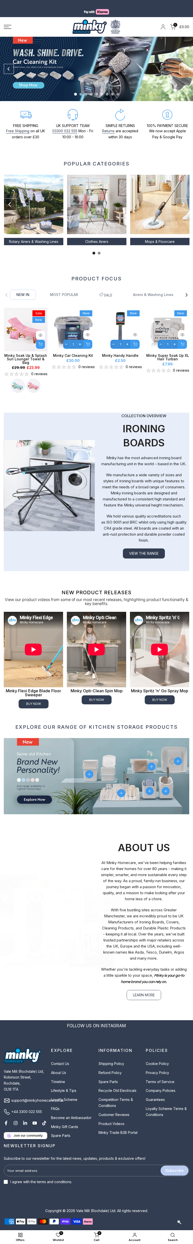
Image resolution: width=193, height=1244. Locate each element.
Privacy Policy (157, 1066)
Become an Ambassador (71, 1111)
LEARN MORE (144, 989)
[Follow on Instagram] (15, 1117)
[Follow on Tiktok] (44, 1117)
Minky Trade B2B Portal (118, 1127)
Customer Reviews (114, 1108)
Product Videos (111, 1118)
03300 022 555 (64, 125)
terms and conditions (54, 1176)
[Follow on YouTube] (34, 1117)
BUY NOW (33, 698)
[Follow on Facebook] (6, 1117)
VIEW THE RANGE (144, 547)
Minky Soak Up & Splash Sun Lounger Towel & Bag (25, 353)
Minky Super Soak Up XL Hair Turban (167, 351)
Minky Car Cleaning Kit (73, 350)
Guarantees (155, 1093)
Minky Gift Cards (64, 1121)
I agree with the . (41, 1176)
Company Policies (160, 1085)
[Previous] (9, 63)
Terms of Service (160, 1076)
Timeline (58, 1076)
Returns (108, 125)
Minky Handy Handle (120, 350)
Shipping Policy (111, 1057)
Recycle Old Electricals (117, 1085)
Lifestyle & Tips (63, 1085)
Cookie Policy (157, 1057)
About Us (58, 1066)
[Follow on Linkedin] (25, 1117)
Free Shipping (17, 125)
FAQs (55, 1102)
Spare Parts (60, 1130)
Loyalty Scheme (64, 1093)
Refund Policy (110, 1066)
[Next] (184, 63)
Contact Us (60, 1057)
